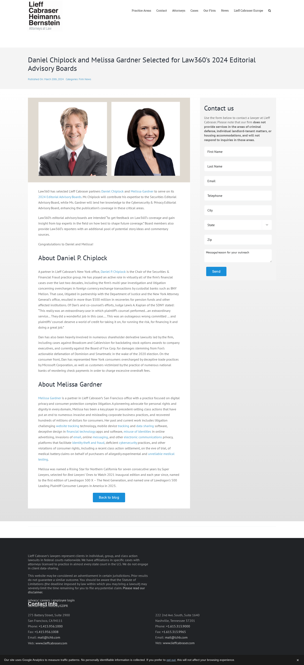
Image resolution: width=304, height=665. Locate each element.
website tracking (67, 426)
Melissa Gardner (142, 191)
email (77, 437)
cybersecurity (128, 443)
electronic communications (143, 437)
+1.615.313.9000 (178, 626)
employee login (64, 600)
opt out (171, 659)
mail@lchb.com (49, 637)
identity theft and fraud (88, 443)
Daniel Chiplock (112, 191)
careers (45, 600)
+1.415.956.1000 (51, 626)
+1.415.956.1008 (47, 632)
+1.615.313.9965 (174, 632)
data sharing (145, 426)
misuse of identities (137, 431)
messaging (100, 437)
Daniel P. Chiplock (113, 272)
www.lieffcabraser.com (51, 643)
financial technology (81, 431)
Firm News (85, 79)
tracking (123, 426)
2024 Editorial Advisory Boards (59, 197)
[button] (269, 10)
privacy (33, 600)
